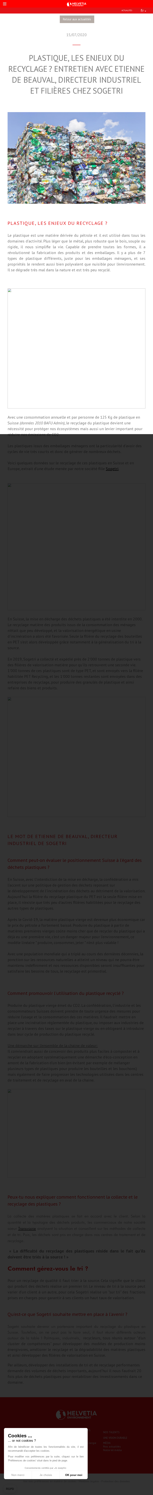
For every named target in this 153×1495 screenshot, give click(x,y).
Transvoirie (27, 1228)
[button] (10, 1489)
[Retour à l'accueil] (76, 4)
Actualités (127, 10)
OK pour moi (73, 1475)
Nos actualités (112, 1446)
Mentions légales (89, 1481)
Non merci (17, 1475)
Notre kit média (112, 1450)
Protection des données (115, 1481)
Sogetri (112, 468)
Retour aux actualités (77, 19)
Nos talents (111, 1432)
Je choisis (46, 1475)
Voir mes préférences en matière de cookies (49, 1481)
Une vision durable (115, 1438)
